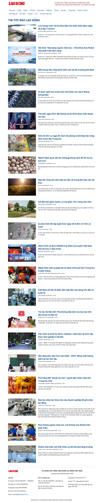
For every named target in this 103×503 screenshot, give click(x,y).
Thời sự (56, 10)
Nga (57, 189)
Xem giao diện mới (45, 14)
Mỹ (55, 123)
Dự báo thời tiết (43, 233)
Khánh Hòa (41, 57)
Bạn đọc (63, 10)
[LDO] (22, 33)
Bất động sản (13, 14)
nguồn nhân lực (49, 434)
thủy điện (62, 35)
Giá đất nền (41, 208)
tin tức (53, 323)
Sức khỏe (23, 14)
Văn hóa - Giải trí (82, 10)
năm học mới (75, 367)
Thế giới (30, 14)
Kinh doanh (40, 10)
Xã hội (19, 10)
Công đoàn (72, 10)
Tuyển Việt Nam (43, 255)
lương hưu (43, 103)
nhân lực (46, 409)
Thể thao (32, 10)
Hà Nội (40, 277)
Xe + (36, 14)
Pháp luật (49, 10)
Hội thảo (91, 57)
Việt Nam (57, 301)
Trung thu (75, 145)
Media (25, 10)
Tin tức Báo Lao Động (24, 20)
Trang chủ (12, 10)
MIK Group (79, 76)
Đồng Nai (41, 35)
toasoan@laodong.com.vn (20, 494)
